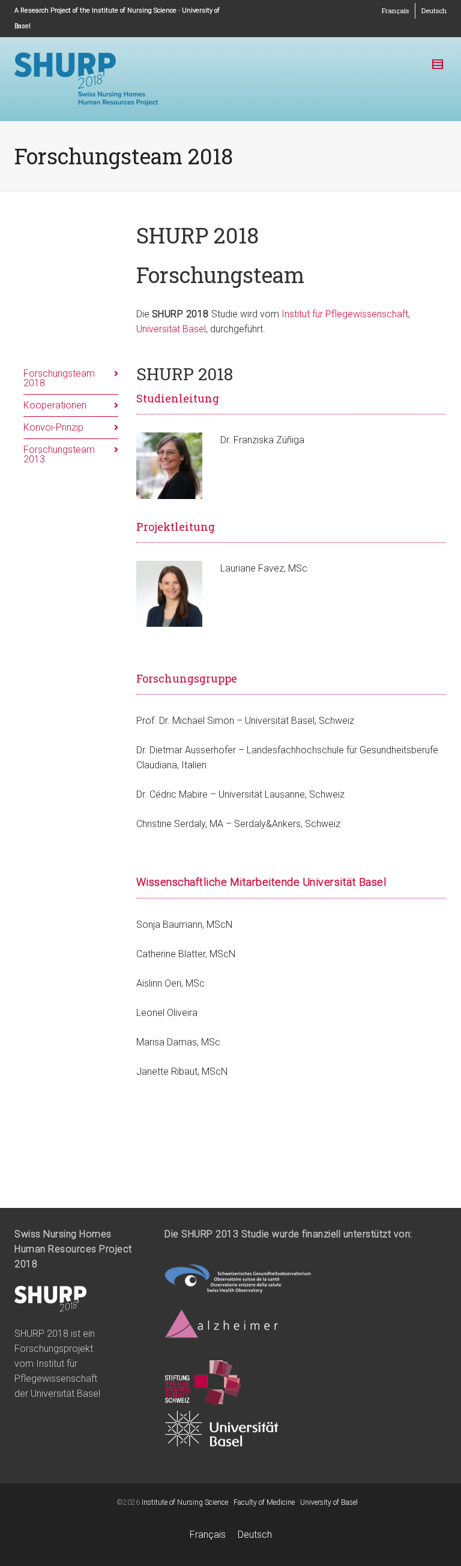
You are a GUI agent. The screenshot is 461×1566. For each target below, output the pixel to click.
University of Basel (329, 1502)
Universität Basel (171, 329)
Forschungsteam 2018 (59, 378)
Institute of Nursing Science (185, 1502)
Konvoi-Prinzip (53, 427)
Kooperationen (54, 405)
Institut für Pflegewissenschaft (345, 314)
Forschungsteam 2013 (59, 454)
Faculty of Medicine (264, 1502)
